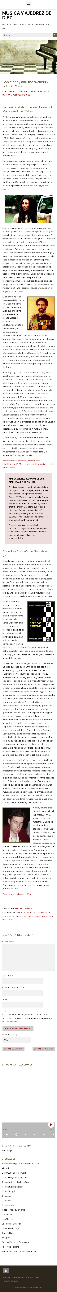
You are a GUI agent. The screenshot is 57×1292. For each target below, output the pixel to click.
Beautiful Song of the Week (14, 1173)
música (29, 909)
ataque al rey (29, 913)
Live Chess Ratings (10, 1228)
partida (27, 916)
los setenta (14, 916)
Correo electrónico (15, 988)
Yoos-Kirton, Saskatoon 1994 (16, 894)
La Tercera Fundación (11, 1224)
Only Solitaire (8, 1233)
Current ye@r (11, 1035)
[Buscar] (55, 35)
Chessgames (8, 1205)
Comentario (10, 942)
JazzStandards (8, 1219)
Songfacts (6, 1238)
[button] (28, 3)
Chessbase (7, 1201)
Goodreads (7, 1214)
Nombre (7, 976)
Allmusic (6, 1168)
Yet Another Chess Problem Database (19, 1251)
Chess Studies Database (12, 1187)
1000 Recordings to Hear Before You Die (20, 1164)
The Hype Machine (10, 1247)
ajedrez (19, 909)
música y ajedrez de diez (26, 15)
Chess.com (7, 1196)
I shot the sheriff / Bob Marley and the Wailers (24, 464)
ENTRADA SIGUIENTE (44, 1049)
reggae (36, 916)
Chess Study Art (9, 1191)
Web (4, 999)
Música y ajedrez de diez (16, 95)
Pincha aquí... (7, 1150)
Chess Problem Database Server (16, 1182)
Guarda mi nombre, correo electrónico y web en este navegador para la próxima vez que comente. (28, 1018)
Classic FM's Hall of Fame (13, 1210)
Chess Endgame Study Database (16, 1177)
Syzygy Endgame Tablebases (15, 1242)
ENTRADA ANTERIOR (13, 1049)
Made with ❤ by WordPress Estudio (28, 1288)
